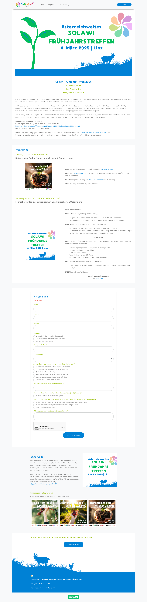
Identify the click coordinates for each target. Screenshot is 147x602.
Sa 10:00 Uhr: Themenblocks (45, 372)
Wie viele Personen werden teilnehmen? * (49, 383)
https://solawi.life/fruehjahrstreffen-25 (43, 484)
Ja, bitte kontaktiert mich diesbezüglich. (49, 396)
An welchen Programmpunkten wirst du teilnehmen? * (54, 364)
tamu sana (100, 278)
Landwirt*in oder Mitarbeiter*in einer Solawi (51, 339)
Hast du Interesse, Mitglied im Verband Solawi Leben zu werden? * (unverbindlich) (64, 399)
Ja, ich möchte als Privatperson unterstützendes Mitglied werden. (58, 405)
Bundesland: (38, 354)
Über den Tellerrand (96, 180)
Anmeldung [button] (64, 4)
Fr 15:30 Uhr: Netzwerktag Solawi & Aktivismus (52, 369)
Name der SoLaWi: (40, 345)
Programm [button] (52, 4)
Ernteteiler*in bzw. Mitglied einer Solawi (49, 336)
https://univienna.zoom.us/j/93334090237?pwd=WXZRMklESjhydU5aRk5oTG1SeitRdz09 (47, 126)
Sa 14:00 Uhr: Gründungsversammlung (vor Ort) (52, 374)
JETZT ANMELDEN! (73, 435)
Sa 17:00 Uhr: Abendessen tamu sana (48, 380)
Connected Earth (107, 169)
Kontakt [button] (124, 5)
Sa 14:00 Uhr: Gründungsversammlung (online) (51, 377)
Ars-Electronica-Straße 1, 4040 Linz (94, 133)
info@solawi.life (73, 544)
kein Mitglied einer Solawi (44, 341)
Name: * (36, 305)
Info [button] (42, 4)
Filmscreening (78, 173)
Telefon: (36, 324)
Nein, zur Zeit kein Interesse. (45, 407)
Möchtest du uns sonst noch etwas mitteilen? (50, 411)
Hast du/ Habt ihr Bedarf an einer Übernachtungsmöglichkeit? (57, 393)
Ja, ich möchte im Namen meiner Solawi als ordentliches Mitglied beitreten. (61, 402)
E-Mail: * (36, 314)
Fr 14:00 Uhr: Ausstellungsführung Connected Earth (53, 367)
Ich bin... (36, 333)
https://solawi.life (36, 588)
